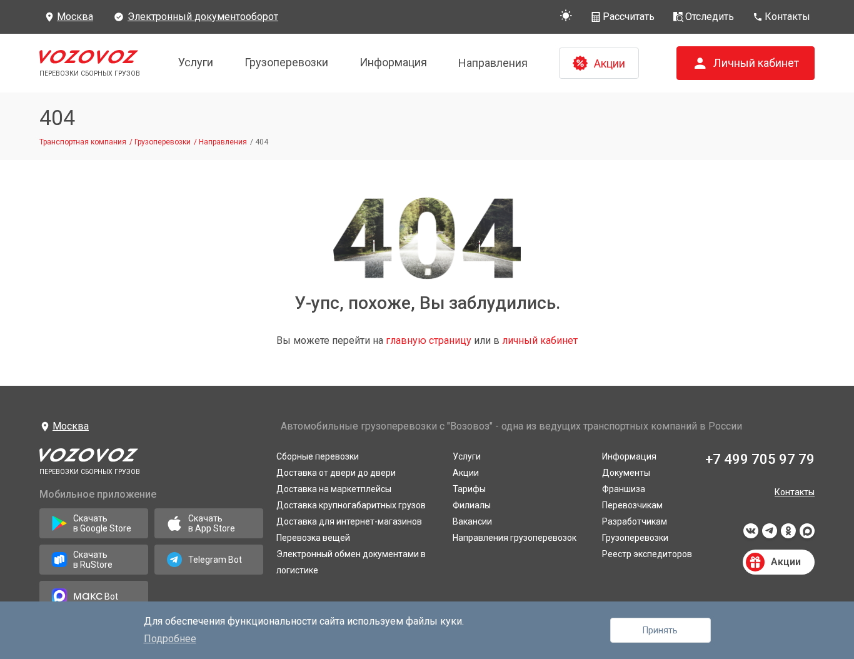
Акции (466, 473)
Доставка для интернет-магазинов (349, 521)
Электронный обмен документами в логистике (351, 562)
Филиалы (472, 505)
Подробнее (170, 639)
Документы (626, 473)
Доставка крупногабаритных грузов (351, 505)
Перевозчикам (632, 505)
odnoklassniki (788, 534)
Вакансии (472, 521)
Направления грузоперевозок (514, 538)
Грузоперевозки (286, 62)
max (807, 534)
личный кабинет (540, 340)
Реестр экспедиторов (647, 554)
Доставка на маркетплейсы (333, 489)
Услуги (195, 62)
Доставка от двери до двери (336, 473)
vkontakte (750, 534)
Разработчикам (634, 521)
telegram (769, 534)
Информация (393, 62)
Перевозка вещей (313, 538)
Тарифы (469, 489)
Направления (493, 62)
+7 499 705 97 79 (760, 459)
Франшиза (623, 489)
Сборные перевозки (317, 456)
